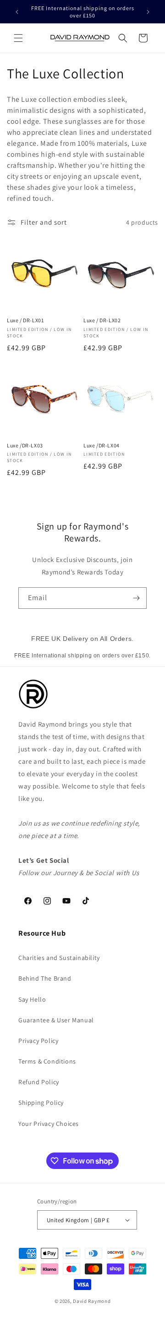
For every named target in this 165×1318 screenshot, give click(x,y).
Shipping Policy (41, 1102)
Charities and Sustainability (59, 958)
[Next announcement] (148, 12)
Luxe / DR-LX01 (25, 320)
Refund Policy (38, 1082)
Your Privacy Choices (48, 1123)
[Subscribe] (136, 598)
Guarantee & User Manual (56, 1020)
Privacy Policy (38, 1041)
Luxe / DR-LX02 (102, 320)
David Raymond (91, 1301)
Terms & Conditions (47, 1061)
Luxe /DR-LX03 (25, 445)
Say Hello (32, 999)
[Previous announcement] (17, 12)
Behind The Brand (45, 978)
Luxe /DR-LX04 (101, 445)
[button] (18, 38)
